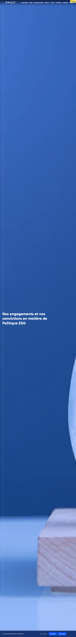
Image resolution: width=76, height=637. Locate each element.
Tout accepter (62, 633)
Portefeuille (58, 2)
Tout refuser (53, 633)
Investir (52, 2)
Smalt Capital (24, 2)
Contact (71, 2)
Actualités (65, 2)
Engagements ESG (38, 2)
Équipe (31, 2)
